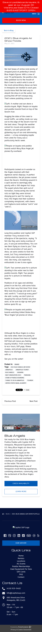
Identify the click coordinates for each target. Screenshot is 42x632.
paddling (27, 375)
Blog (8, 514)
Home (21, 556)
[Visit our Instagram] (14, 535)
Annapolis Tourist (22, 370)
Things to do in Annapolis (14, 380)
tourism (30, 380)
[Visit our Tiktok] (23, 535)
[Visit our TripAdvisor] (29, 535)
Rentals (21, 558)
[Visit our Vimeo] (34, 535)
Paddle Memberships (21, 566)
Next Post (34, 401)
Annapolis (9, 370)
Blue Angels (9, 372)
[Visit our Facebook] (5, 535)
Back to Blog (8, 30)
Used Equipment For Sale (21, 569)
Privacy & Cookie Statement (21, 630)
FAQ (21, 574)
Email (27, 390)
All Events (21, 564)
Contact (21, 577)
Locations (21, 561)
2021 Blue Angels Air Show (20, 367)
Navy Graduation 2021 (13, 375)
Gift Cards (21, 572)
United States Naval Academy (15, 383)
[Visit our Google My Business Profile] (9, 535)
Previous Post (10, 401)
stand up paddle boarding (14, 378)
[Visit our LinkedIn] (18, 535)
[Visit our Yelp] (38, 535)
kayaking (20, 372)
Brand (17, 364)
